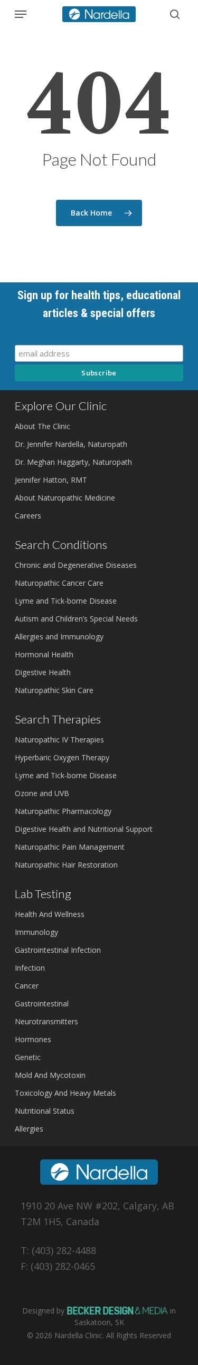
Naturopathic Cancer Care (59, 583)
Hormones (33, 1039)
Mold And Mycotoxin (50, 1075)
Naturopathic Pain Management (70, 847)
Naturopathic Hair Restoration (66, 865)
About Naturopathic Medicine (65, 498)
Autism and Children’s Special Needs (76, 619)
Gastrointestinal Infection (58, 950)
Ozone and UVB (42, 793)
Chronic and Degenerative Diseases (76, 565)
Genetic (28, 1057)
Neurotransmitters (46, 1021)
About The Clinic (42, 426)
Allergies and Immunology (59, 636)
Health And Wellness (49, 914)
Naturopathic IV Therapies (59, 740)
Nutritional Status (44, 1111)
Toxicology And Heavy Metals (65, 1093)
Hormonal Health (44, 654)
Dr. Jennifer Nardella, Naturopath (71, 444)
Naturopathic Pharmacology (63, 811)
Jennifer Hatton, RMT (51, 480)
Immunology (36, 932)
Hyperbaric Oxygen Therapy (62, 757)
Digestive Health (43, 672)
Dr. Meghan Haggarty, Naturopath (73, 462)
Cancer (27, 986)
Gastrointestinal (42, 1004)
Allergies (29, 1129)
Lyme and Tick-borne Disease (66, 601)
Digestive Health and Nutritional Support (84, 829)
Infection (30, 968)
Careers (28, 516)
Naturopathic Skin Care (54, 690)
